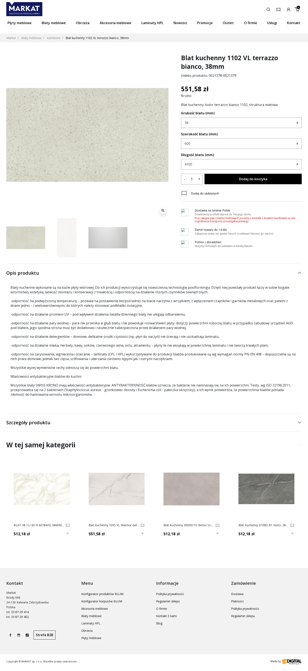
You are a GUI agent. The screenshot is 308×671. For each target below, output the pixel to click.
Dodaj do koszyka (253, 179)
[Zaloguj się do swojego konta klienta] (288, 9)
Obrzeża (87, 631)
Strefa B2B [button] (44, 635)
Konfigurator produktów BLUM (102, 594)
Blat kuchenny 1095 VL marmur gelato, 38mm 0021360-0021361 (114, 525)
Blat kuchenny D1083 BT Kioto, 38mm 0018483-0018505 (263, 525)
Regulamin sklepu (168, 601)
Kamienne (53, 38)
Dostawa (237, 594)
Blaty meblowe (31, 38)
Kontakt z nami (166, 616)
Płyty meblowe (91, 638)
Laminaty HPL (90, 623)
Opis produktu (22, 273)
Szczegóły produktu (28, 422)
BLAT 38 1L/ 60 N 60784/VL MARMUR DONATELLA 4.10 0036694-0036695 (39, 525)
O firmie (161, 609)
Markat (11, 38)
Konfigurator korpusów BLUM (101, 601)
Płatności (237, 601)
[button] (268, 9)
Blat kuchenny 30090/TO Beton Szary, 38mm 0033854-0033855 (188, 525)
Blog (159, 623)
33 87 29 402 (20, 617)
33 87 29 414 (20, 612)
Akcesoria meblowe (94, 609)
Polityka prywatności (170, 594)
